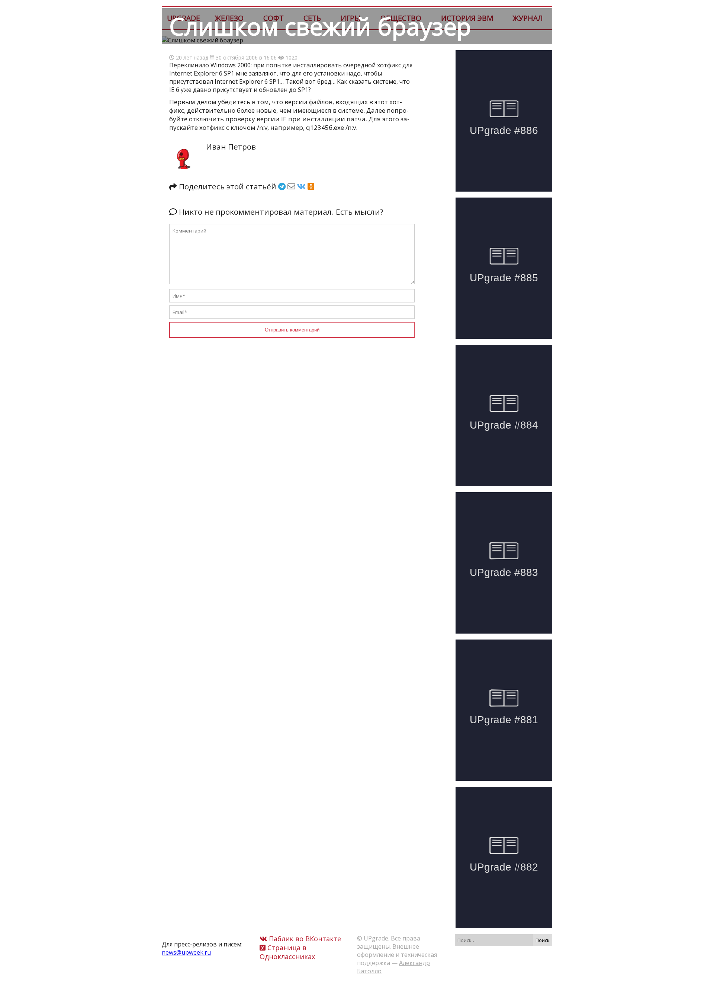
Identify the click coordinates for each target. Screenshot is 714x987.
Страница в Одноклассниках (287, 952)
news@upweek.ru (186, 952)
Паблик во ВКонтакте (304, 938)
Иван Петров (231, 146)
